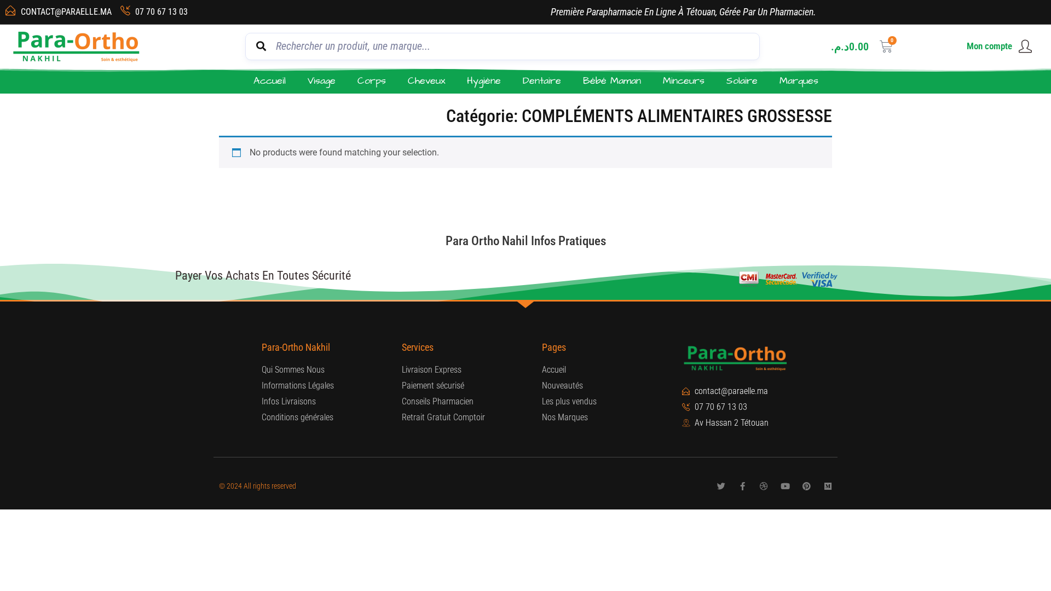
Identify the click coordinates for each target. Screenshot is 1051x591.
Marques (798, 81)
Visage (322, 81)
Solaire (742, 81)
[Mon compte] (1025, 46)
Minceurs (683, 81)
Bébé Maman (612, 81)
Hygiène (484, 81)
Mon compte (989, 45)
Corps (371, 81)
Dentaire (542, 81)
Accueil (269, 81)
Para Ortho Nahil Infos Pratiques (526, 241)
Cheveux (426, 81)
